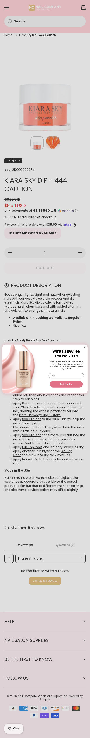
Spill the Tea (66, 384)
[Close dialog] (85, 347)
